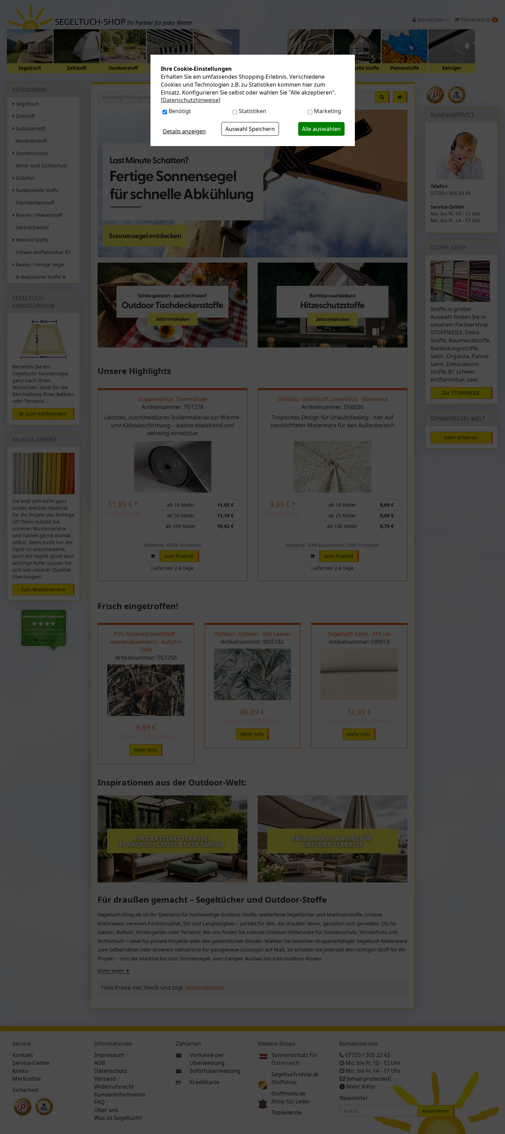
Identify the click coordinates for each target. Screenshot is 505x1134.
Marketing (327, 111)
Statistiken (252, 111)
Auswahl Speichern (250, 129)
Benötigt (180, 111)
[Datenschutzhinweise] (190, 100)
